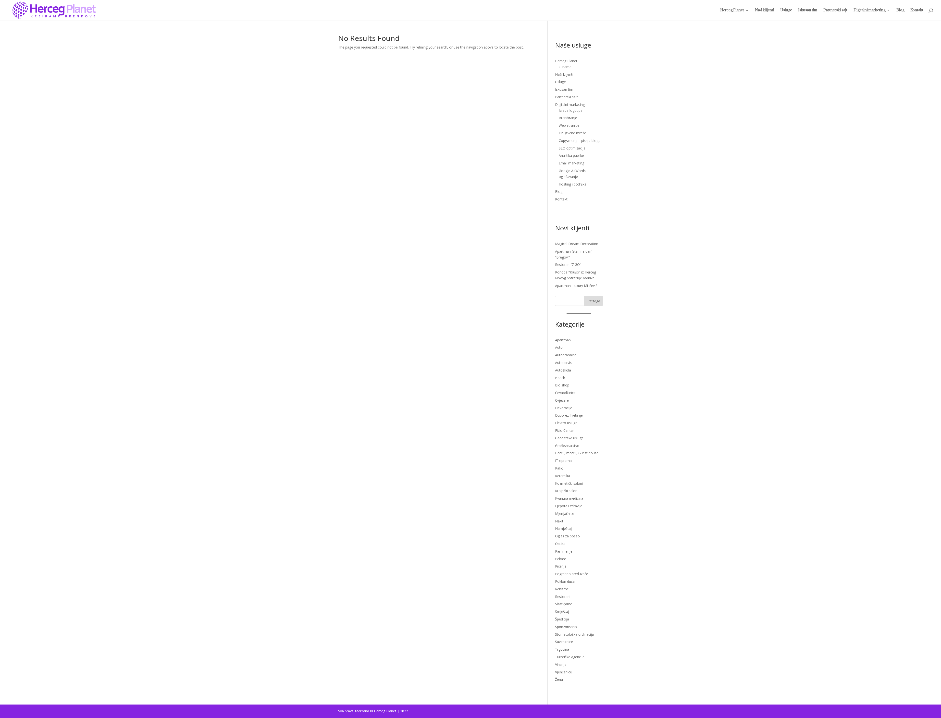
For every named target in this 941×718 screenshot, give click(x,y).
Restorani (562, 596)
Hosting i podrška (572, 184)
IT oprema (563, 460)
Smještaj (562, 611)
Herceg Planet (732, 10)
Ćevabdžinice (565, 392)
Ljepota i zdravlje (568, 506)
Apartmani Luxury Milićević (576, 285)
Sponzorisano (566, 626)
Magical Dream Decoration (576, 243)
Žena (559, 679)
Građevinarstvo (567, 445)
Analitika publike (571, 155)
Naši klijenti (764, 10)
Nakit (559, 521)
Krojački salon (566, 490)
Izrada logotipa (570, 110)
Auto (559, 347)
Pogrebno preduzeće (571, 573)
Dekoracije (563, 408)
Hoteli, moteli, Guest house (576, 453)
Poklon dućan (566, 581)
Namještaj (563, 528)
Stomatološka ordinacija (574, 634)
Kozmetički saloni (569, 483)
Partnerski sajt (835, 10)
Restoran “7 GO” (568, 264)
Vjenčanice (563, 672)
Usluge (786, 10)
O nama (565, 66)
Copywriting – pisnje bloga (579, 140)
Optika (560, 543)
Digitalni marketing (869, 10)
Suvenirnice (564, 641)
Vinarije (561, 664)
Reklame (562, 589)
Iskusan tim (807, 10)
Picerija (561, 566)
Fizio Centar (564, 430)
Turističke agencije (569, 657)
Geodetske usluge (569, 438)
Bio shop (562, 385)
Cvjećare (562, 400)
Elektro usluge (566, 423)
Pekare (560, 559)
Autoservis (563, 362)
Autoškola (563, 370)
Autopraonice (565, 355)
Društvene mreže (572, 133)
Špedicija (562, 619)
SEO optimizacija (572, 148)
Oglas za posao (567, 536)
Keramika (562, 475)
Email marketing (571, 163)
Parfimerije (563, 551)
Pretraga (593, 300)
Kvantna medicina (569, 498)
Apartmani (563, 340)
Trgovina (562, 649)
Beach (560, 377)
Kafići (559, 468)
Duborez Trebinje (569, 415)
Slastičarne (563, 604)
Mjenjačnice (564, 513)
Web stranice (569, 125)
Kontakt (916, 10)
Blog (900, 10)
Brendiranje (568, 117)
